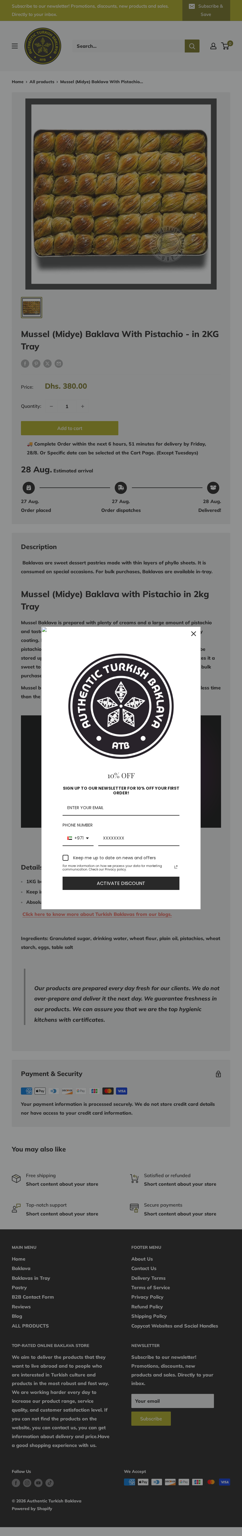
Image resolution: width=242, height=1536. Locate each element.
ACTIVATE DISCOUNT (121, 883)
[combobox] (78, 838)
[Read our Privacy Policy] (175, 866)
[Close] (194, 634)
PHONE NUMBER (78, 825)
